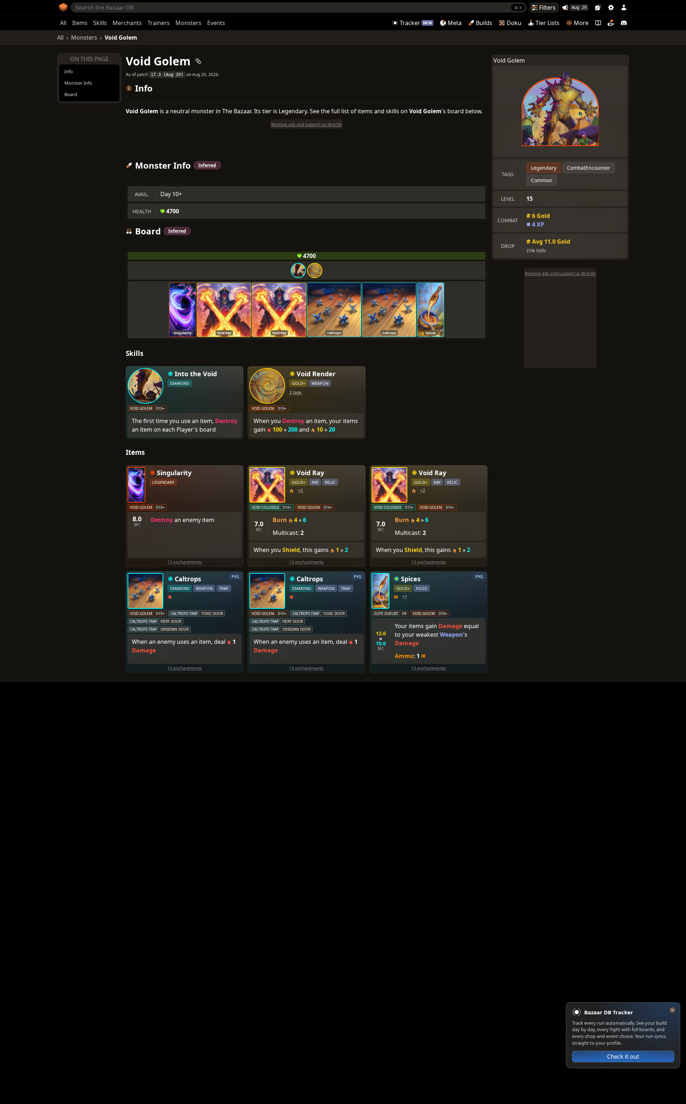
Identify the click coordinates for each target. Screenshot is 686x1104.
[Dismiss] (672, 1010)
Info (68, 71)
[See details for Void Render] (314, 270)
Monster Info (78, 83)
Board (70, 94)
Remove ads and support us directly (560, 273)
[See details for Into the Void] (298, 270)
